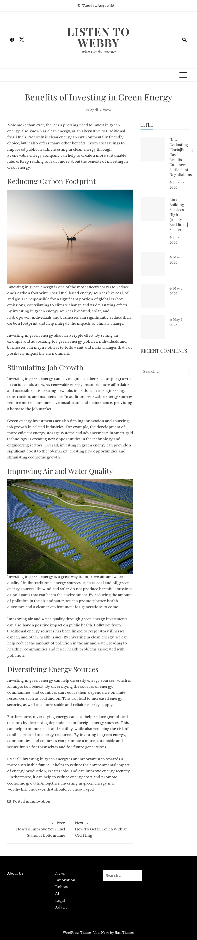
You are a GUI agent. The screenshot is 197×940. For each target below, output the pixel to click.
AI (57, 893)
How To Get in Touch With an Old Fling (101, 829)
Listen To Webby (98, 37)
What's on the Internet (98, 52)
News (60, 873)
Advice (61, 907)
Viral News (101, 932)
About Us (15, 873)
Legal (60, 900)
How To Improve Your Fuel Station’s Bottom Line (40, 829)
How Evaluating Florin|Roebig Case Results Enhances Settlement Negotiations (181, 157)
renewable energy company (35, 155)
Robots (61, 887)
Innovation (40, 801)
